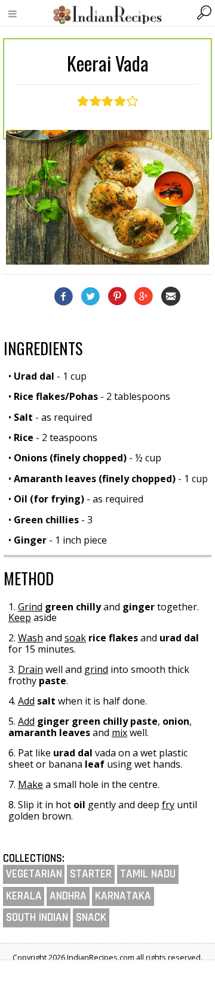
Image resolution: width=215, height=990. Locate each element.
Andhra (68, 896)
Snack (91, 917)
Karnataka (123, 896)
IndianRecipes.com (107, 14)
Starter (91, 874)
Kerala (24, 896)
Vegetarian (34, 874)
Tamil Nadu (148, 874)
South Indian (37, 917)
